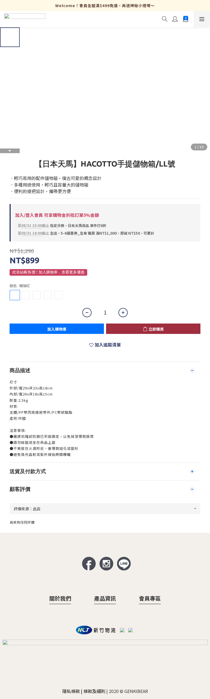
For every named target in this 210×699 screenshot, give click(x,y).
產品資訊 (105, 598)
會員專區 (150, 598)
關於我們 (60, 598)
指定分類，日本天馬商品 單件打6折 (62, 225)
